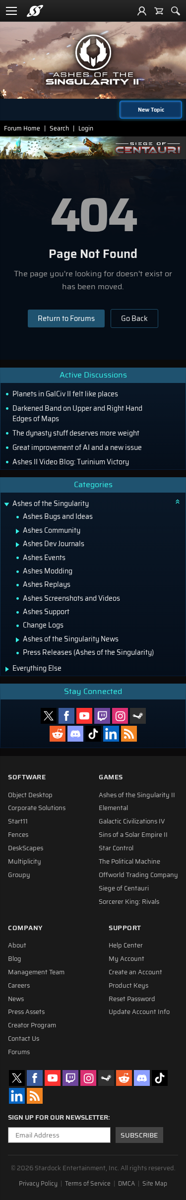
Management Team (36, 972)
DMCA (126, 1183)
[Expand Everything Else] (7, 669)
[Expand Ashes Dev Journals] (17, 544)
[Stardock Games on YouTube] (84, 716)
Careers (19, 986)
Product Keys (128, 986)
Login (85, 128)
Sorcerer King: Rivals (129, 902)
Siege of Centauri (124, 888)
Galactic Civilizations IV (132, 821)
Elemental (113, 808)
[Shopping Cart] (158, 10)
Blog (14, 959)
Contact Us (23, 1039)
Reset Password (132, 999)
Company (25, 928)
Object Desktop (30, 795)
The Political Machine (129, 862)
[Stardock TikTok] (93, 734)
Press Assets (26, 1012)
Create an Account (135, 972)
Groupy (19, 875)
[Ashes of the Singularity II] (93, 59)
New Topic (151, 109)
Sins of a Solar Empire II (133, 835)
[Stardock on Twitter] (49, 716)
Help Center (126, 945)
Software (27, 777)
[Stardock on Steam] (138, 716)
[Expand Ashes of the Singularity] (6, 504)
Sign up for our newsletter (58, 1118)
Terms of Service (88, 1183)
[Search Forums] (175, 10)
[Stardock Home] (35, 11)
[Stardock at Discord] (75, 734)
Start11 (18, 821)
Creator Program (32, 1025)
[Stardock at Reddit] (57, 734)
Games (111, 777)
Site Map (154, 1183)
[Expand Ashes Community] (17, 531)
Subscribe (139, 1135)
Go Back (134, 318)
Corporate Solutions (36, 808)
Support (125, 928)
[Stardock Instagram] (120, 716)
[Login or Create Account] (141, 10)
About (17, 945)
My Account (126, 959)
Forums (19, 1052)
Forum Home (22, 128)
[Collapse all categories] (178, 501)
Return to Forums (66, 318)
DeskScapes (25, 848)
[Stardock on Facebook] (66, 716)
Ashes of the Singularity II (137, 795)
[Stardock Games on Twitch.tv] (102, 716)
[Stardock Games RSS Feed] (129, 734)
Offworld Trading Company (138, 875)
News (16, 999)
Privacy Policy (38, 1183)
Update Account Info (139, 1012)
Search (59, 128)
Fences (18, 835)
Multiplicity (24, 862)
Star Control (116, 848)
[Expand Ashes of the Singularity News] (17, 639)
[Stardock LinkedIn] (111, 734)
